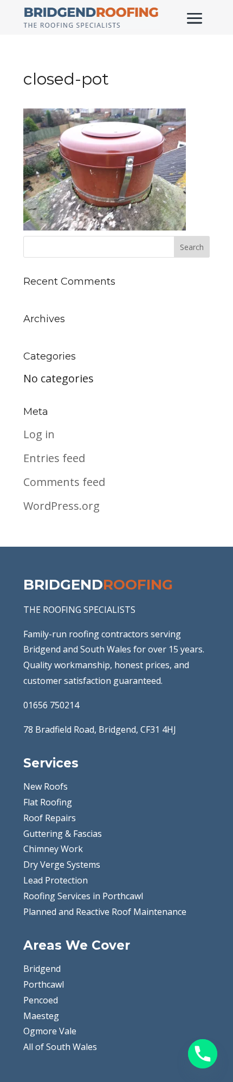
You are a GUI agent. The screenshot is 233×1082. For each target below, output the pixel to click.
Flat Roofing (47, 802)
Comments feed (64, 482)
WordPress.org (61, 505)
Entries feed (54, 458)
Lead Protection (55, 880)
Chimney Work (53, 849)
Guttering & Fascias (62, 834)
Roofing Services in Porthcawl (83, 896)
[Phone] (202, 1053)
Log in (39, 434)
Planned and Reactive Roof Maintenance (104, 912)
